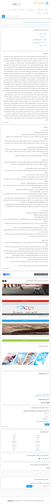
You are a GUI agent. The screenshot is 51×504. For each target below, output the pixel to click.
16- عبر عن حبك (40, 394)
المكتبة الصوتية (43, 399)
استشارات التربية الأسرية (40, 22)
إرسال (29, 486)
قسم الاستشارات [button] (31, 10)
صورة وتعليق (14, 10)
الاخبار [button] (9, 10)
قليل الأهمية (44, 419)
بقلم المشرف (45, 13)
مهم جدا (45, 413)
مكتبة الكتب (44, 403)
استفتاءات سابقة (5, 426)
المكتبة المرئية (42, 374)
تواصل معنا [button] (39, 13)
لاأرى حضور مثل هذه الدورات (41, 421)
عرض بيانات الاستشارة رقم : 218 (29, 22)
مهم (46, 416)
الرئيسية (47, 22)
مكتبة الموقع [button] (22, 10)
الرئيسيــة (46, 10)
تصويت (47, 424)
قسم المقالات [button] (40, 10)
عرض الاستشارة (25, 301)
